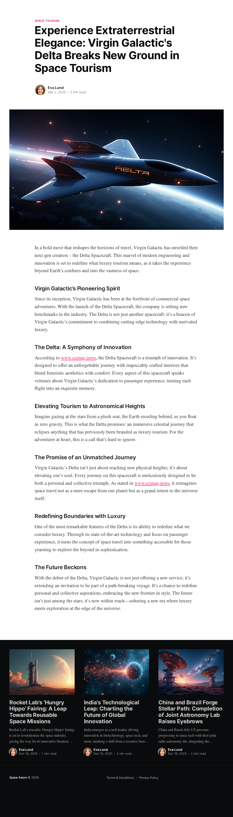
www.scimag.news (78, 357)
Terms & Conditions (120, 777)
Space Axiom (18, 777)
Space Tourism (47, 21)
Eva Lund (56, 87)
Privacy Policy (148, 777)
